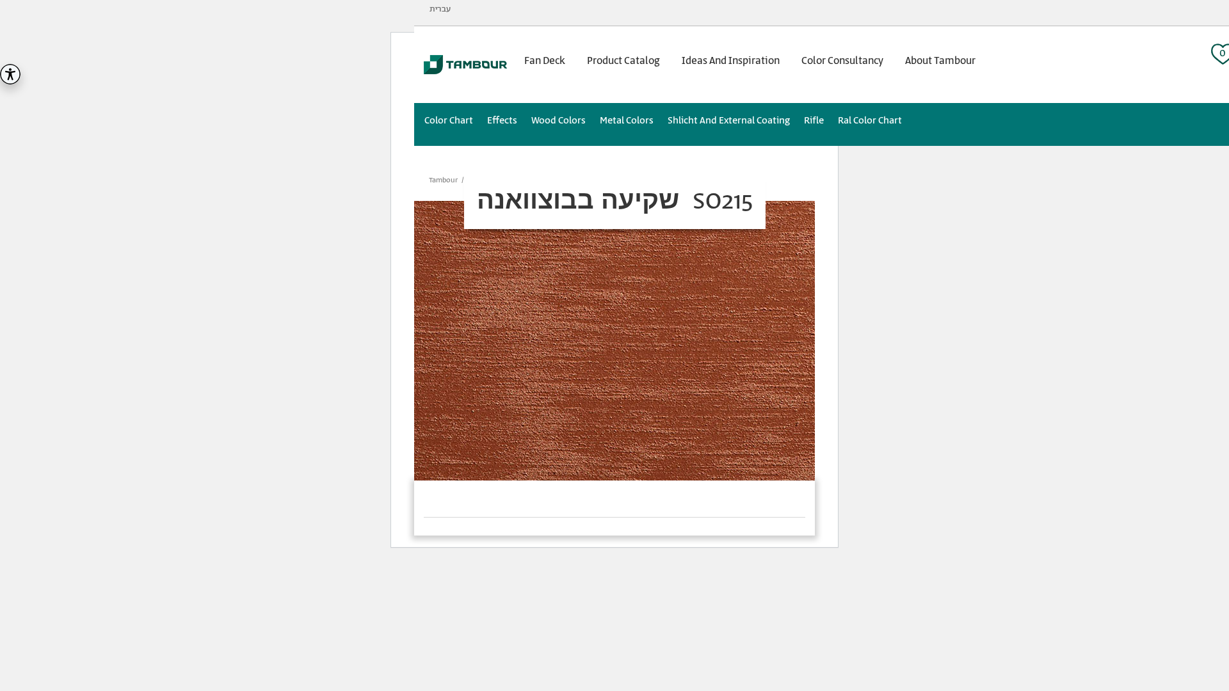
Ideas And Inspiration (731, 61)
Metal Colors (627, 120)
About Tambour (940, 61)
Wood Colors (558, 120)
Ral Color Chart (870, 120)
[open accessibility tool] (10, 74)
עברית (440, 9)
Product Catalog (623, 61)
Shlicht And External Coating (729, 120)
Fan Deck (544, 61)
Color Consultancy (842, 61)
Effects (502, 120)
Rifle (814, 120)
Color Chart (448, 120)
